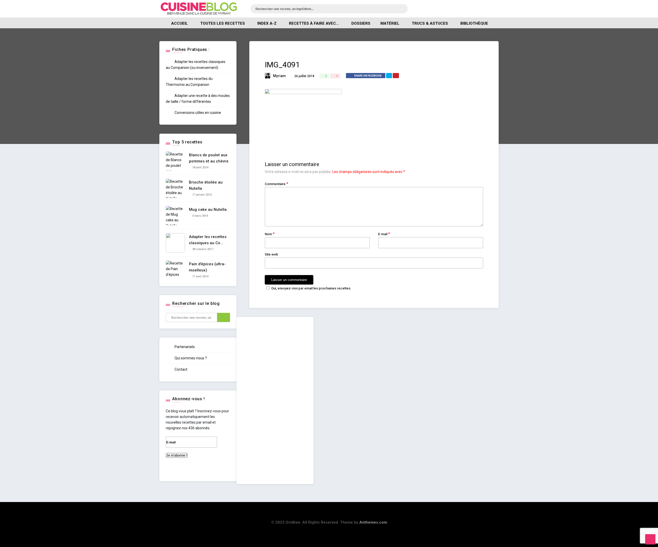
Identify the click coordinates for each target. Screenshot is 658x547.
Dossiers (360, 23)
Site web (271, 254)
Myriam (279, 76)
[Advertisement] (275, 400)
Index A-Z (267, 23)
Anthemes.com (373, 522)
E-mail (384, 234)
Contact (180, 369)
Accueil (179, 23)
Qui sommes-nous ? (190, 358)
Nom (270, 234)
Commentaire (276, 183)
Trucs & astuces (430, 23)
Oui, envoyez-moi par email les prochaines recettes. (311, 288)
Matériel (389, 23)
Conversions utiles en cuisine (197, 113)
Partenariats (184, 347)
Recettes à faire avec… (314, 23)
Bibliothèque (474, 23)
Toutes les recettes (222, 23)
